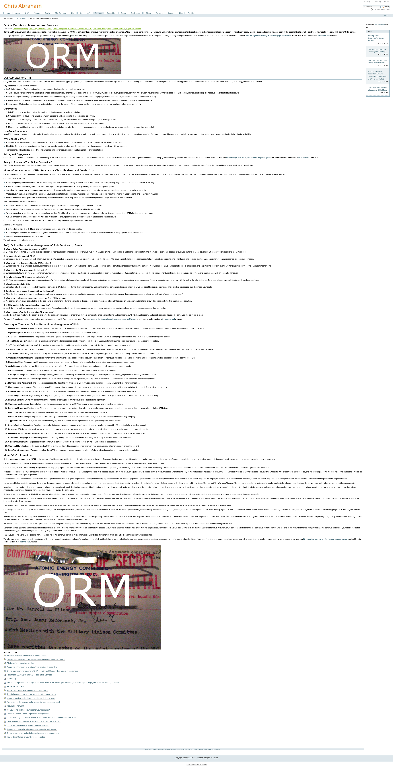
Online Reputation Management (40, 29)
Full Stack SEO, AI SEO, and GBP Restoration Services (29, 675)
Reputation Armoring (20, 29)
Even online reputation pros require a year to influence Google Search (36, 659)
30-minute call (324, 36)
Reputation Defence (133, 29)
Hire (72, 13)
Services (98, 13)
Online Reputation (118, 29)
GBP (27, 13)
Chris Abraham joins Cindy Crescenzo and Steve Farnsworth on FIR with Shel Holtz (41, 718)
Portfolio (191, 13)
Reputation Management (102, 29)
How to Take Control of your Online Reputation (26, 737)
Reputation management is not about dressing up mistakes (31, 694)
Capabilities (111, 13)
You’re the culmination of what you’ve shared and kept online (32, 667)
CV (88, 13)
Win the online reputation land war (21, 663)
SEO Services (60, 13)
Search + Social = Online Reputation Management (28, 714)
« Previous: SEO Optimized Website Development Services (166, 749)
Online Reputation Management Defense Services (28, 725)
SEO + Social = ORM (15, 686)
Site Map (367, 1)
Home (8, 13)
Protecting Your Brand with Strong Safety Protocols (377, 61)
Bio (81, 13)
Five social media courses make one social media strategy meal (33, 702)
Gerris (47, 13)
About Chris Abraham (15, 706)
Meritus (37, 13)
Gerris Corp (11, 679)
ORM (90, 29)
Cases (123, 13)
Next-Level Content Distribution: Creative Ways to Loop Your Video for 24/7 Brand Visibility (377, 75)
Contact (386, 1)
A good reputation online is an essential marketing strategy (31, 698)
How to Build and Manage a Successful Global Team (377, 88)
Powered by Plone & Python (197, 764)
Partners (159, 13)
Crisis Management (60, 29)
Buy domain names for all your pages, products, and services (32, 729)
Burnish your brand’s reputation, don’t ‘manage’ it (27, 690)
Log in (385, 15)
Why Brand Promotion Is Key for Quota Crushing (377, 50)
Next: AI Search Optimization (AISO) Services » (204, 749)
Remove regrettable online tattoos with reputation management (33, 733)
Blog (181, 13)
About (18, 13)
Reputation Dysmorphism (77, 29)
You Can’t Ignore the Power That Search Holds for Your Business (33, 721)
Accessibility (376, 1)
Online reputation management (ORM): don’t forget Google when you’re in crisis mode (42, 671)
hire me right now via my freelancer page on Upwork (268, 36)
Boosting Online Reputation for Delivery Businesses (376, 38)
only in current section (381, 9)
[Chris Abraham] (21, 6)
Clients (148, 13)
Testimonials (135, 13)
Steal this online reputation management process (27, 655)
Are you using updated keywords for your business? (28, 710)
